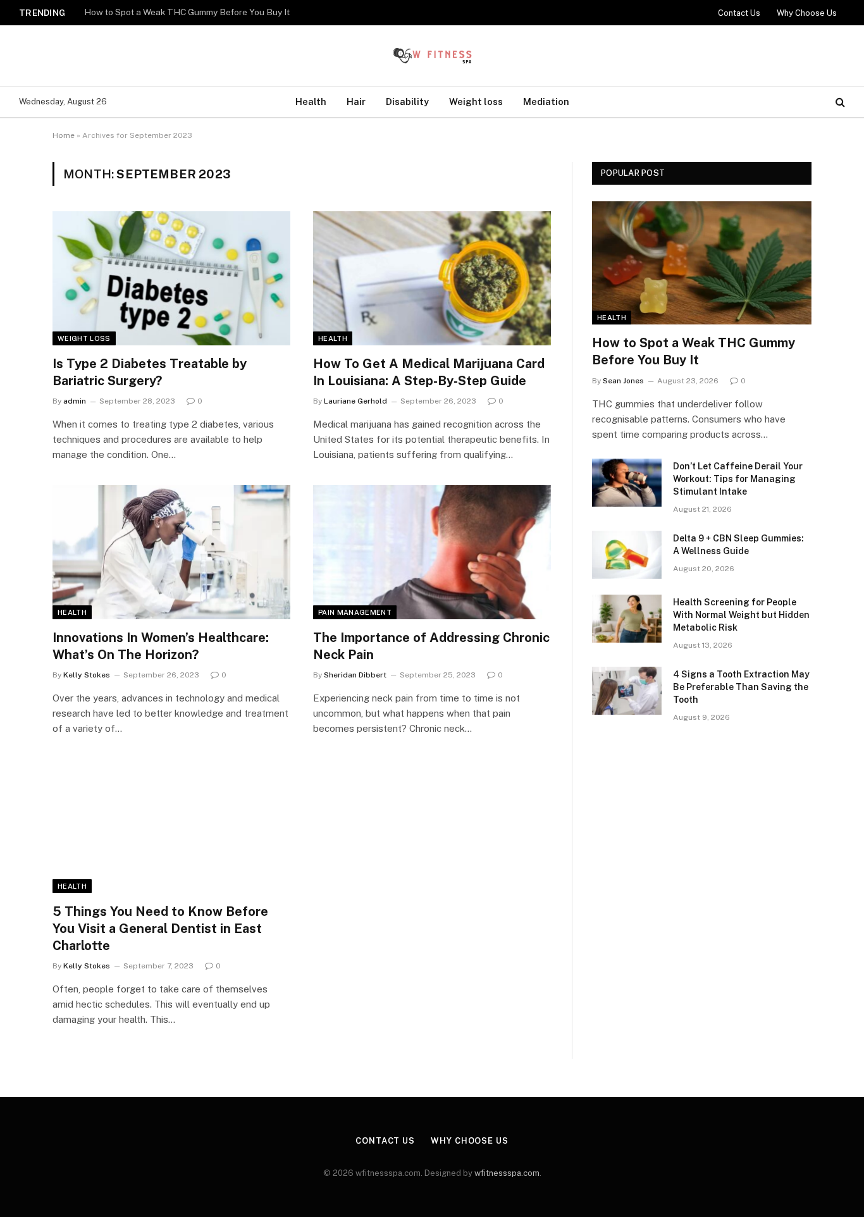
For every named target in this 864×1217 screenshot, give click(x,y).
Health (310, 101)
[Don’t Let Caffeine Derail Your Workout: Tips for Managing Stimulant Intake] (627, 483)
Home (63, 135)
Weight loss (476, 101)
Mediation (546, 101)
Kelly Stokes (86, 674)
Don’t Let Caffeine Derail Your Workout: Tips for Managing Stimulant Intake (234, 12)
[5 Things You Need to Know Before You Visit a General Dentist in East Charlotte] (171, 826)
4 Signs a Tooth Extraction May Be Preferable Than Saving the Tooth (741, 687)
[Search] (839, 102)
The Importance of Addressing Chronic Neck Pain (431, 646)
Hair (356, 101)
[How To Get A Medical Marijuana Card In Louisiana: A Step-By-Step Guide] (432, 278)
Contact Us (739, 13)
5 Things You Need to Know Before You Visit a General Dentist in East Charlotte (160, 928)
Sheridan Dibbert (355, 674)
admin (74, 401)
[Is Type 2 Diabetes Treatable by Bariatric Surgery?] (171, 278)
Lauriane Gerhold (355, 401)
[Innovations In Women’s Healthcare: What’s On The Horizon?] (171, 552)
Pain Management (355, 612)
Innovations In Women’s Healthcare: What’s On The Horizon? (160, 646)
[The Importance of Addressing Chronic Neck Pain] (432, 552)
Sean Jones (623, 380)
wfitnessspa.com (507, 1173)
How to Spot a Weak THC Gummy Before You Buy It (693, 351)
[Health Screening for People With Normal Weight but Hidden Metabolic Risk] (627, 619)
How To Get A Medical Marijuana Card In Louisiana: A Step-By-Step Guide (429, 372)
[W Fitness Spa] (432, 55)
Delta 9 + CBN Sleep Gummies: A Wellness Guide (738, 544)
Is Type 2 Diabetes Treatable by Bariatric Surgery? (149, 372)
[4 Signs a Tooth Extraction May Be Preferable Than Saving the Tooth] (627, 691)
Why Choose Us (807, 13)
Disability (407, 101)
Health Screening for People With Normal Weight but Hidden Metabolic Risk (741, 615)
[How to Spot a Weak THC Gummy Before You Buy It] (702, 262)
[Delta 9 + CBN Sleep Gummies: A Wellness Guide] (627, 555)
